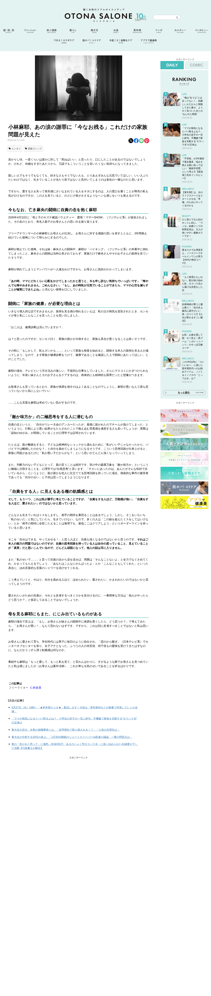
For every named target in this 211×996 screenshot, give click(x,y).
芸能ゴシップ (35, 148)
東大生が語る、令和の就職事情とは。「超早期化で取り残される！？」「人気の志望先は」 (66, 729)
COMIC (196, 65)
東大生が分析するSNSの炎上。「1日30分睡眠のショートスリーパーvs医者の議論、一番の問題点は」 (72, 737)
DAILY (172, 65)
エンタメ (16, 148)
